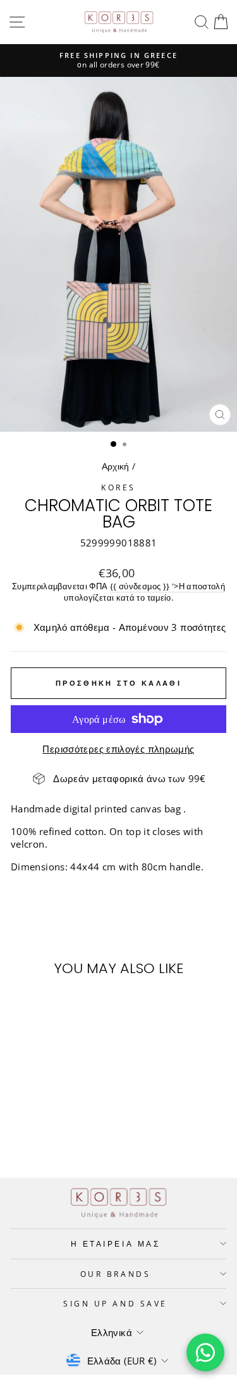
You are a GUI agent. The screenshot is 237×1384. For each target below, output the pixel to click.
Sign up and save (115, 1303)
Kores (118, 487)
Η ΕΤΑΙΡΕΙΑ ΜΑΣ (115, 1243)
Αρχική (116, 466)
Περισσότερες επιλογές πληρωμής (118, 748)
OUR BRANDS (115, 1274)
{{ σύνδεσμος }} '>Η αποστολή (167, 586)
